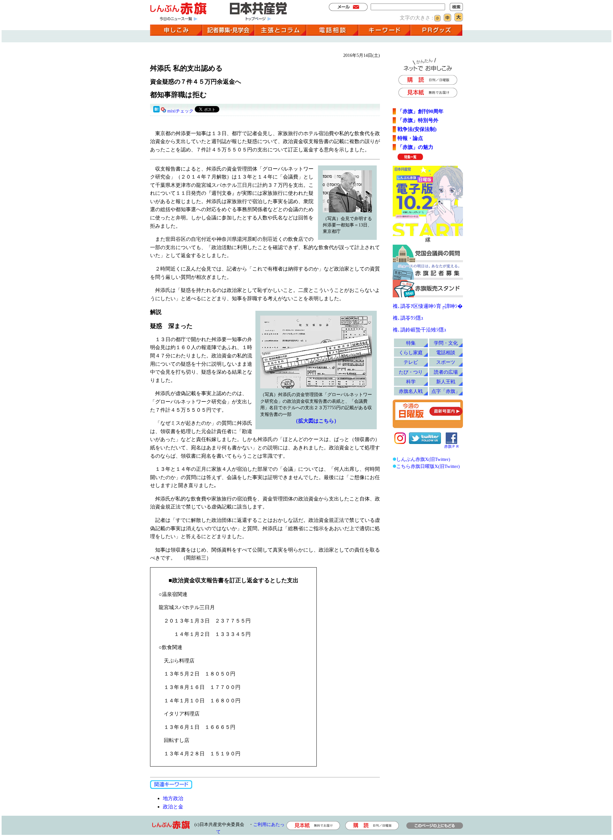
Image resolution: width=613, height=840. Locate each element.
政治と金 (173, 806)
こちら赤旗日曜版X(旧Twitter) (428, 466)
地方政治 (173, 798)
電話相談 (445, 352)
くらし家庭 (411, 352)
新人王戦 (445, 381)
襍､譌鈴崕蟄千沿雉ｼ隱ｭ (419, 329)
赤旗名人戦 (411, 391)
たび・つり (411, 372)
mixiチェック (180, 111)
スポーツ (445, 362)
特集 (411, 343)
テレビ (411, 362)
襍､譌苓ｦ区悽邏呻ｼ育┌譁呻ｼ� (428, 306)
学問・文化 (446, 343)
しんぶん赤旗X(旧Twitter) (423, 459)
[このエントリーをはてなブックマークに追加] (156, 111)
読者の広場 (446, 372)
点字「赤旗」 (445, 391)
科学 (411, 381)
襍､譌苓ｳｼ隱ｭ (408, 318)
